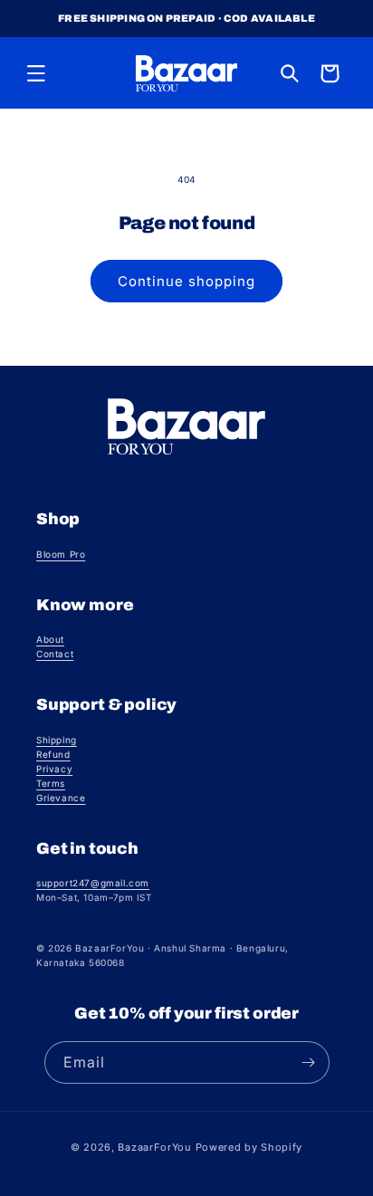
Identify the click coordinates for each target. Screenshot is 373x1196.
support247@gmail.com (92, 882)
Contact (54, 653)
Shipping (56, 739)
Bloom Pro (60, 554)
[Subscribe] (309, 1062)
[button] (36, 73)
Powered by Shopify (249, 1147)
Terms (50, 783)
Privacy (54, 768)
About (50, 639)
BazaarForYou (154, 1147)
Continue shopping (186, 281)
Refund (53, 754)
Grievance (60, 797)
